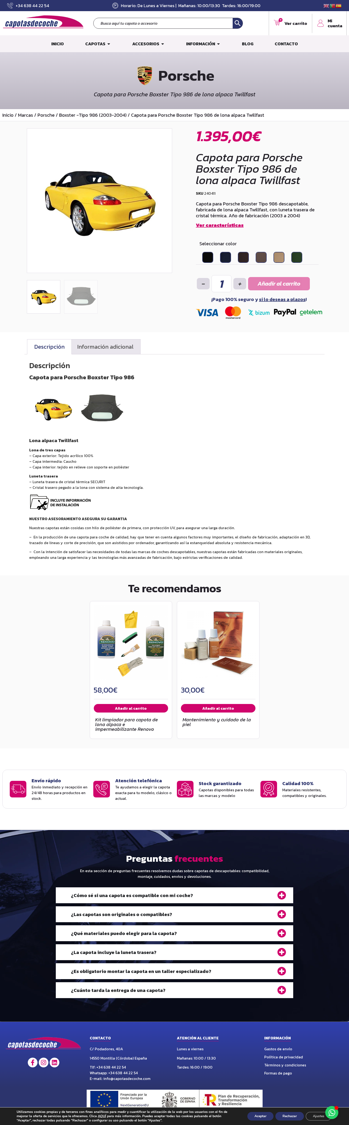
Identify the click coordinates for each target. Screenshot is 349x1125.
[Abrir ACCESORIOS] (162, 44)
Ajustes (318, 1116)
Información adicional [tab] (105, 347)
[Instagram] (43, 1062)
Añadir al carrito (279, 283)
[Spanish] (339, 5)
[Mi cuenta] (320, 23)
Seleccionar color (218, 243)
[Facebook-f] (33, 1062)
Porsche (46, 115)
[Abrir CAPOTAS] (109, 44)
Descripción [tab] (49, 347)
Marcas (25, 115)
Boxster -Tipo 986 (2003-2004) (93, 115)
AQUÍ (102, 1116)
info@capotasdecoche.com (127, 1078)
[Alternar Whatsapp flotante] (331, 1112)
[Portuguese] (333, 5)
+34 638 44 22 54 (111, 1067)
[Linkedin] (54, 1062)
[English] (326, 5)
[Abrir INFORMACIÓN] (218, 44)
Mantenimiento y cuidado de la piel (217, 722)
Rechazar (290, 1116)
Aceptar (260, 1116)
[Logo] (43, 1044)
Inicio (8, 115)
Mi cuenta (335, 23)
